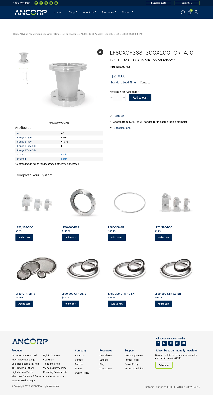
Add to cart (140, 97)
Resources (106, 350)
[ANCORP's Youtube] (183, 343)
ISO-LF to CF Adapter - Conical (97, 33)
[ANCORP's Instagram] (164, 343)
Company (80, 350)
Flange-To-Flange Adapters (67, 33)
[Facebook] (51, 3)
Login (64, 154)
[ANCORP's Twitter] (170, 343)
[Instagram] (41, 3)
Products (17, 350)
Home (16, 33)
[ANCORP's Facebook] (177, 343)
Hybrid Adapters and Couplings (36, 33)
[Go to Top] (8, 387)
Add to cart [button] (24, 237)
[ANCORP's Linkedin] (158, 343)
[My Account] (196, 12)
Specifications (122, 127)
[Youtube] (56, 3)
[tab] (154, 116)
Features (119, 115)
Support (129, 350)
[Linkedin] (36, 3)
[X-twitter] (46, 3)
